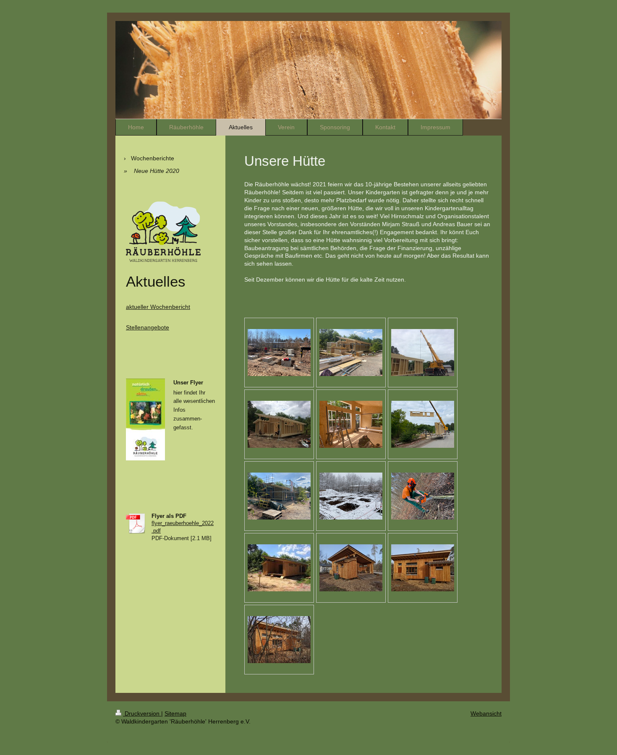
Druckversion (142, 713)
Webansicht (486, 713)
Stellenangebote (147, 327)
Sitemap (175, 713)
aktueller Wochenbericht (158, 306)
